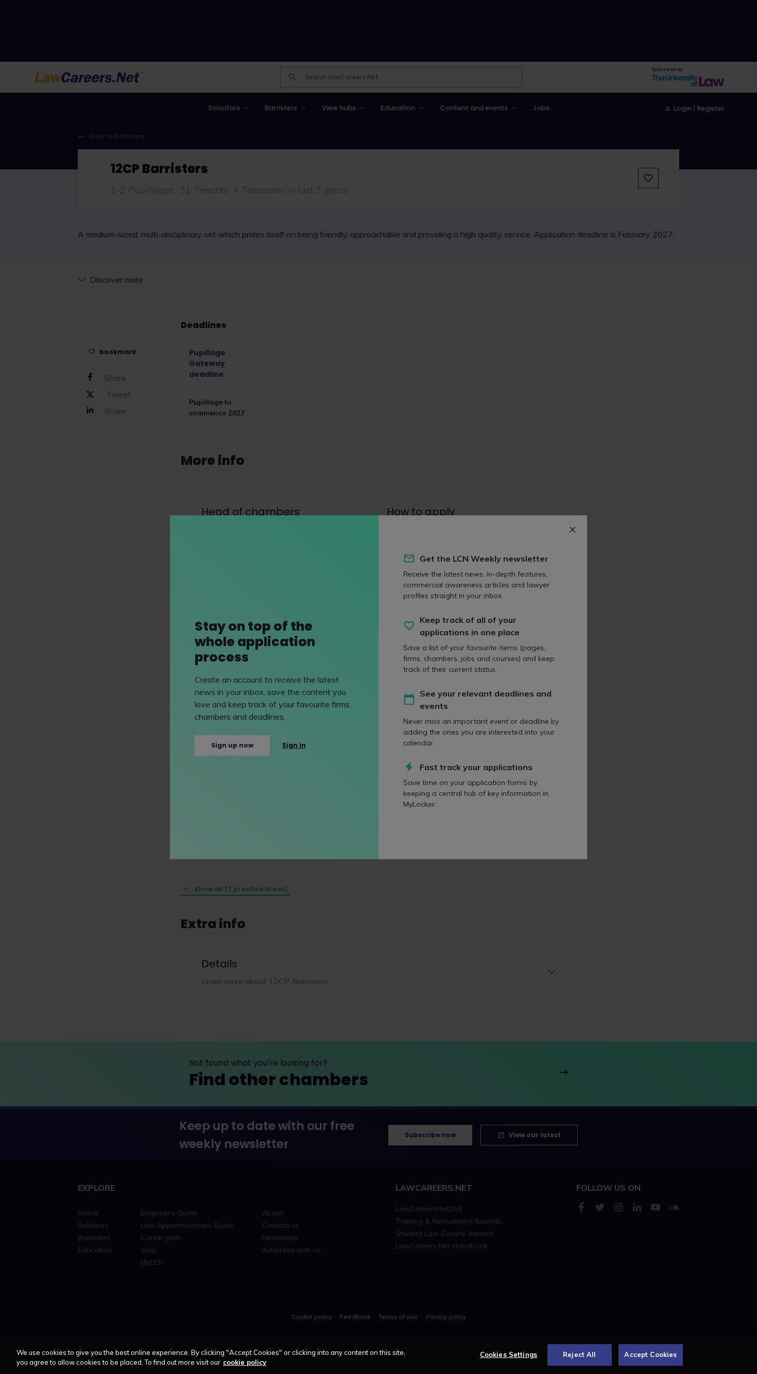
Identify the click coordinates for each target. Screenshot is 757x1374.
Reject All (579, 1354)
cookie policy (244, 1363)
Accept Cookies (650, 1354)
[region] (378, 1355)
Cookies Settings (508, 1354)
